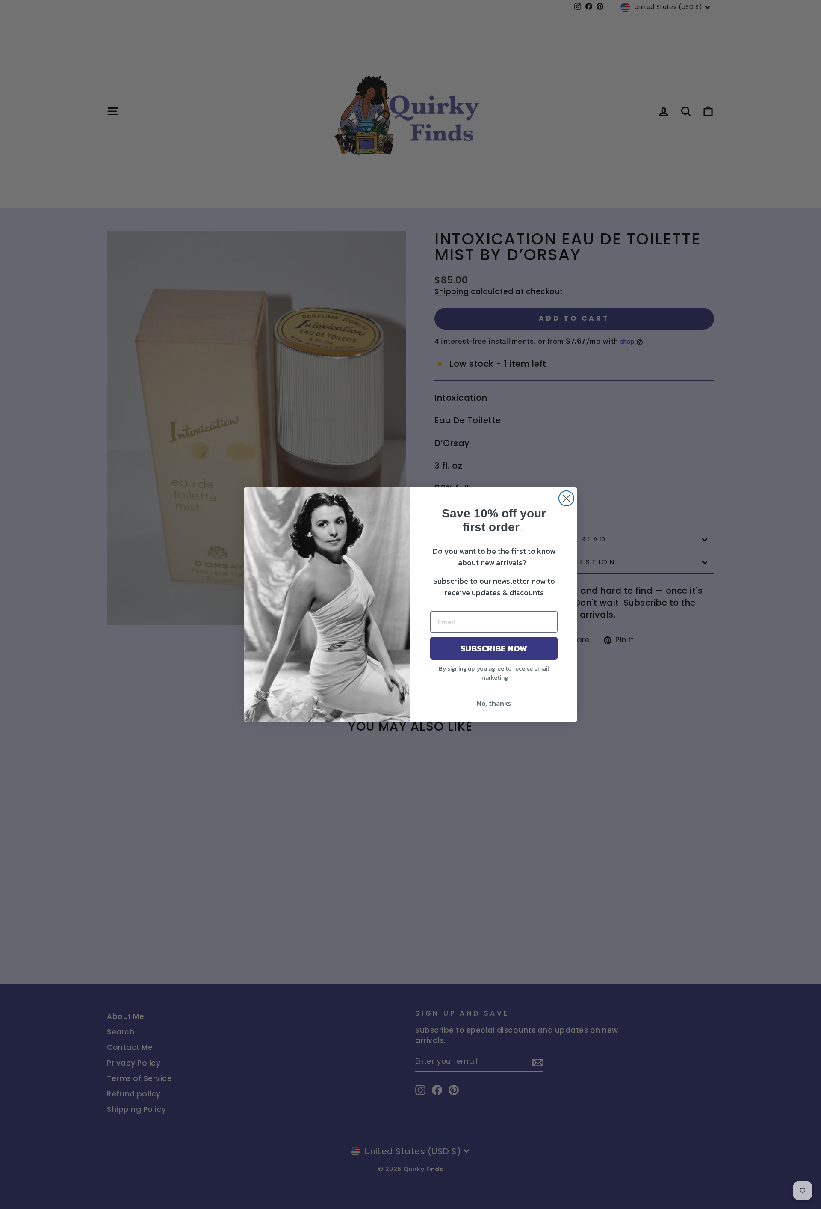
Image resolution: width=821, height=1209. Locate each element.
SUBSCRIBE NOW (494, 648)
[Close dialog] (566, 498)
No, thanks (494, 703)
